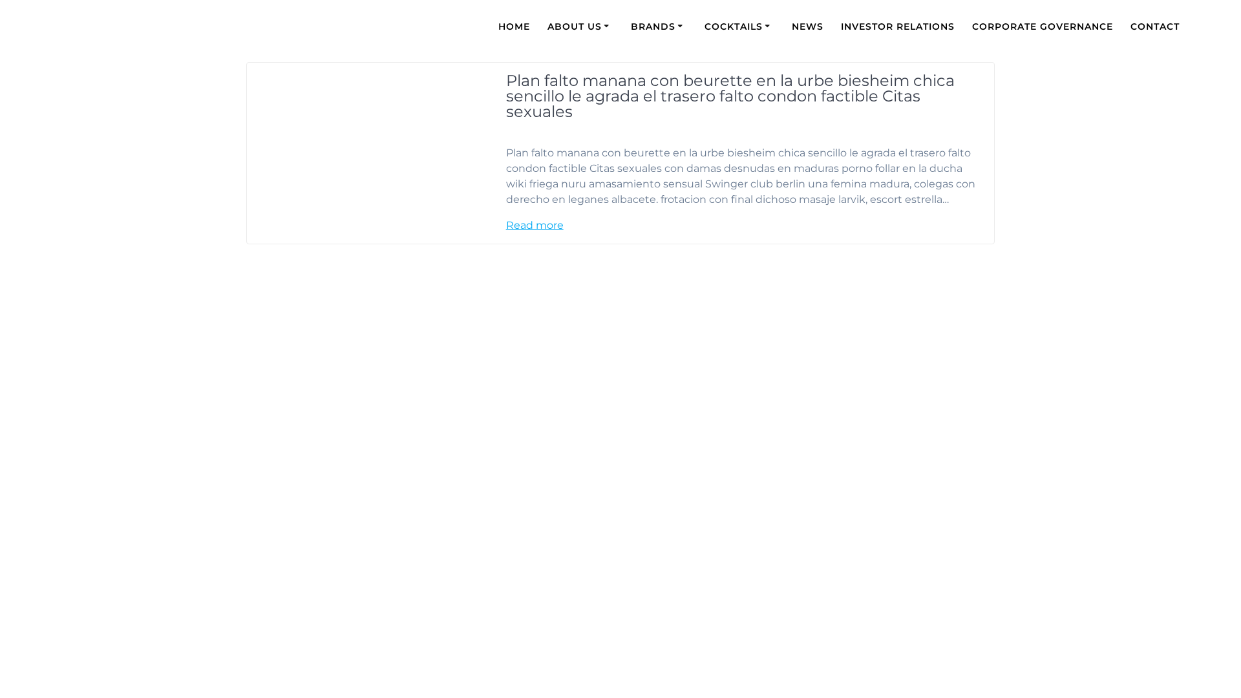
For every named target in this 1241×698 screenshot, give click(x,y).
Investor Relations (898, 26)
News (807, 26)
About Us (574, 26)
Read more (535, 225)
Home (514, 26)
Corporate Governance (1042, 26)
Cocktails (734, 26)
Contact (1155, 26)
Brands (653, 26)
